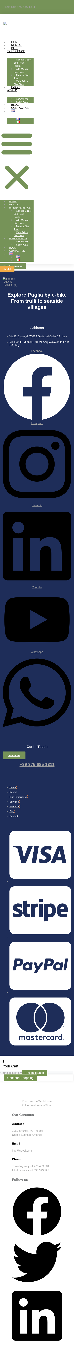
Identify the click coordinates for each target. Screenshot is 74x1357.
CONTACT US (20, 107)
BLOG (15, 104)
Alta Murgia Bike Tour (21, 70)
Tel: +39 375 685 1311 (20, 6)
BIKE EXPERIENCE (16, 50)
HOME (15, 42)
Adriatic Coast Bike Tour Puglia (22, 62)
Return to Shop (34, 1072)
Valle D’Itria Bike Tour (21, 83)
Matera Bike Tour (21, 77)
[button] (17, 161)
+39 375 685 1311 (37, 764)
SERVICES (22, 101)
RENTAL (16, 45)
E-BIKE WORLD (13, 89)
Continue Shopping (20, 1078)
